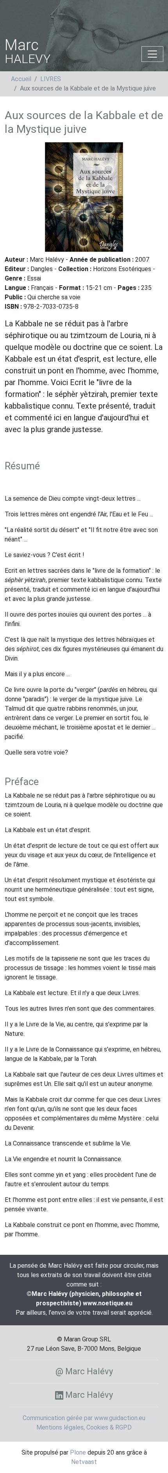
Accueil (21, 79)
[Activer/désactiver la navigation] (152, 54)
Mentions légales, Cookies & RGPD (84, 1427)
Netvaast (84, 1462)
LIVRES (50, 79)
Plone (78, 1452)
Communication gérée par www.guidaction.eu (84, 1418)
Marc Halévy (88, 1395)
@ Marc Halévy (84, 1371)
